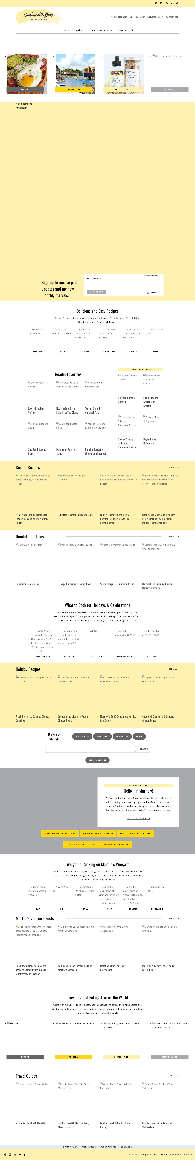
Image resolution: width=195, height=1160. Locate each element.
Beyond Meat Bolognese (150, 441)
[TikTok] (177, 3)
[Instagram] (161, 3)
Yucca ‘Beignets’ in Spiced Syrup (117, 584)
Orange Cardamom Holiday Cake (74, 584)
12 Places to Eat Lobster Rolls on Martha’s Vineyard (75, 968)
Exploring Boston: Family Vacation (75, 515)
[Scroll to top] (186, 1146)
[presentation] (39, 392)
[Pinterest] (166, 3)
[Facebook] (156, 3)
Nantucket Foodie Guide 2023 (31, 1123)
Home (67, 30)
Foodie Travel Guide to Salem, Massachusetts (73, 1125)
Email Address (94, 278)
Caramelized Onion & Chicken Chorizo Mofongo (157, 586)
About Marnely (119, 16)
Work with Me (170, 16)
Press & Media (137, 16)
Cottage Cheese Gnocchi (126, 400)
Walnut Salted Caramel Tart (92, 410)
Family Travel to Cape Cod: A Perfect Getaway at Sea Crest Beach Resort (116, 519)
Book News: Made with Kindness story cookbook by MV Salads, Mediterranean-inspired (158, 519)
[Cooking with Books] (39, 17)
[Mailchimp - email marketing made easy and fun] (149, 293)
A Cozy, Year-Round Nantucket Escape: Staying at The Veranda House (32, 519)
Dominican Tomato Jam (28, 584)
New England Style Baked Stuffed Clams (67, 410)
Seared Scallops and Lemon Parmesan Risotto (127, 443)
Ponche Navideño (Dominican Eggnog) (95, 451)
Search (144, 749)
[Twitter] (172, 3)
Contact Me (153, 16)
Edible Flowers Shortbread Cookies (150, 402)
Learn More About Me (138, 818)
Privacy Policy (69, 1147)
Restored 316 (185, 1154)
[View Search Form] (132, 30)
